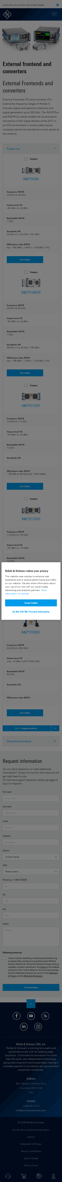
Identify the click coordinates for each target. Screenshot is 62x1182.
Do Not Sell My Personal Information (31, 611)
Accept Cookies (31, 602)
